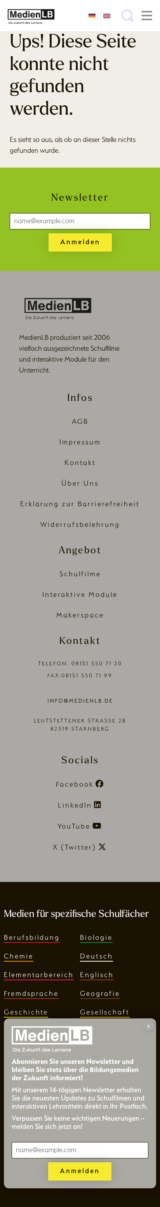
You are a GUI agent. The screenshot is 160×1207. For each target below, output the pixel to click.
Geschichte (26, 1012)
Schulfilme (80, 574)
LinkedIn (75, 805)
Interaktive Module (80, 594)
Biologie (96, 937)
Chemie (18, 956)
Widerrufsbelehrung (80, 524)
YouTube (73, 826)
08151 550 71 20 (96, 663)
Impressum (80, 442)
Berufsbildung (32, 937)
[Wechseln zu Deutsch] (92, 15)
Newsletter (80, 198)
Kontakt (80, 462)
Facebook (75, 784)
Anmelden (80, 242)
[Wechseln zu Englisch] (106, 15)
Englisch (97, 975)
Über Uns (80, 483)
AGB (80, 421)
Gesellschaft (105, 1012)
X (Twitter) (74, 847)
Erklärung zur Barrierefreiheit (80, 504)
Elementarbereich (39, 975)
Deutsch (96, 956)
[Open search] (127, 15)
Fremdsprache (31, 993)
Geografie (100, 993)
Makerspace (80, 615)
